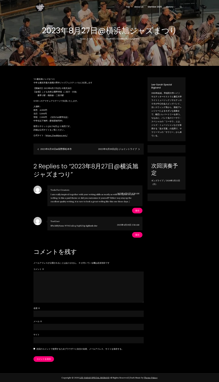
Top (128, 6)
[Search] (181, 7)
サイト (36, 334)
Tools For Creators (60, 190)
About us (138, 6)
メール (37, 321)
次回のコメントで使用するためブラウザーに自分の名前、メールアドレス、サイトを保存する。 (80, 349)
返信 (137, 210)
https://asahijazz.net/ (57, 135)
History (169, 6)
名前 (36, 308)
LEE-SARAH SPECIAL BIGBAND (94, 377)
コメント (38, 269)
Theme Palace (151, 377)
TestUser (55, 221)
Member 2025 (155, 6)
